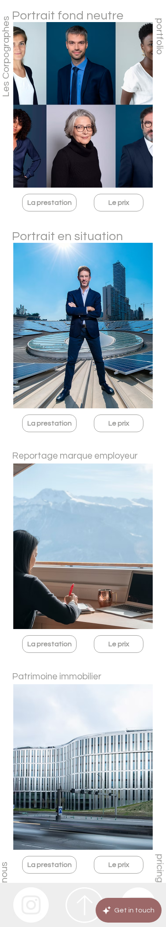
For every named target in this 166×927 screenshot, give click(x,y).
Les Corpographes (6, 56)
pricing (160, 868)
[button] (49, 202)
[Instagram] (31, 905)
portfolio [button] (159, 36)
